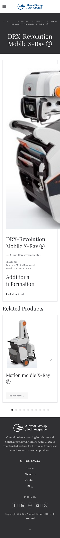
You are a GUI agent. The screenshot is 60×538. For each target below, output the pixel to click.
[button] (4, 6)
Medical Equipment (25, 265)
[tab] (12, 410)
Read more (17, 396)
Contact (30, 480)
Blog (30, 486)
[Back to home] (30, 6)
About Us (30, 474)
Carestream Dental (22, 268)
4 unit (21, 294)
